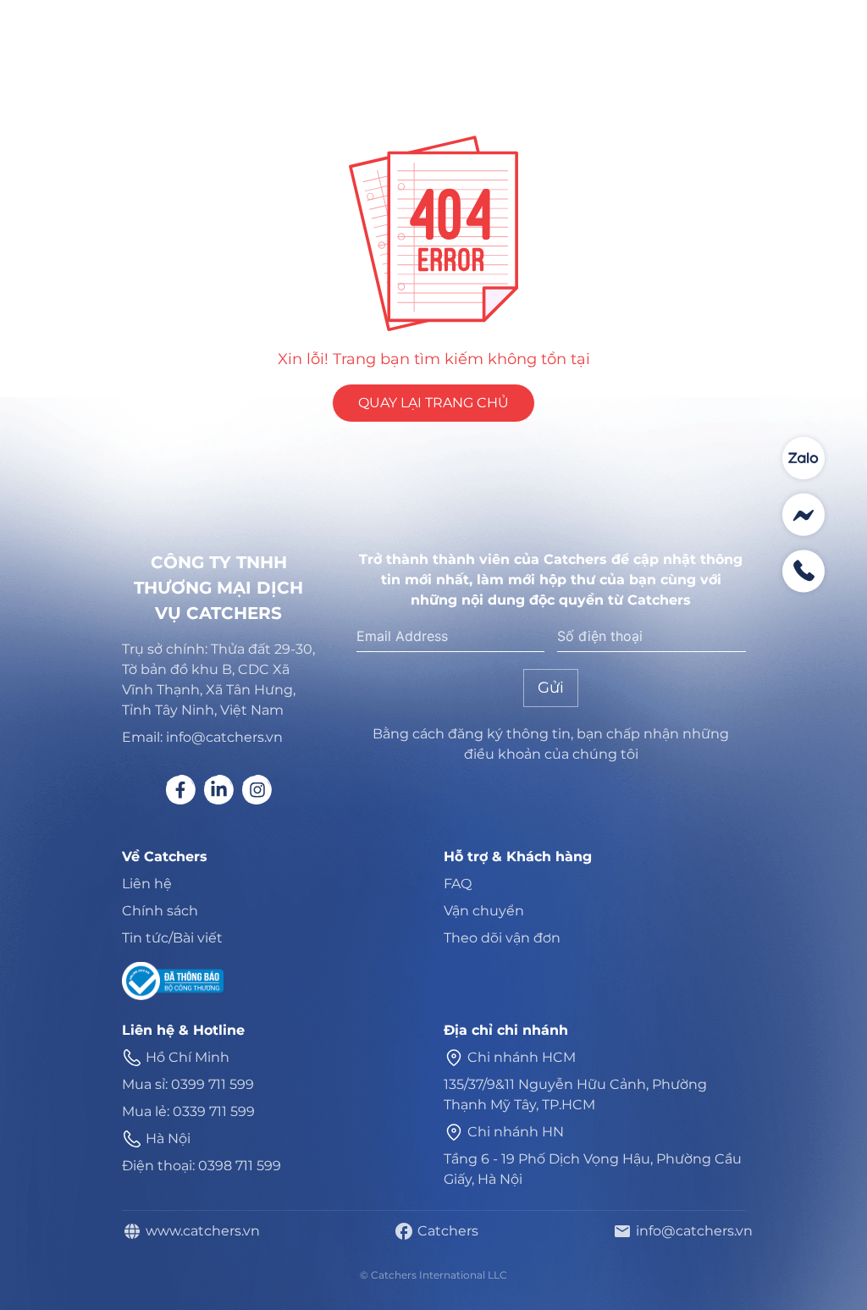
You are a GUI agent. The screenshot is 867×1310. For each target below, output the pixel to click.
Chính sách (160, 911)
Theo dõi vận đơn (502, 938)
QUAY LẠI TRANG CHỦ (433, 403)
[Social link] (181, 789)
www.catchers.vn (199, 1231)
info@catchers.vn (691, 1231)
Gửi (551, 687)
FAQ (458, 884)
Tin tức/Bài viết (172, 938)
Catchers (444, 1231)
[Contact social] (803, 458)
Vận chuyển (484, 911)
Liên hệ (147, 884)
